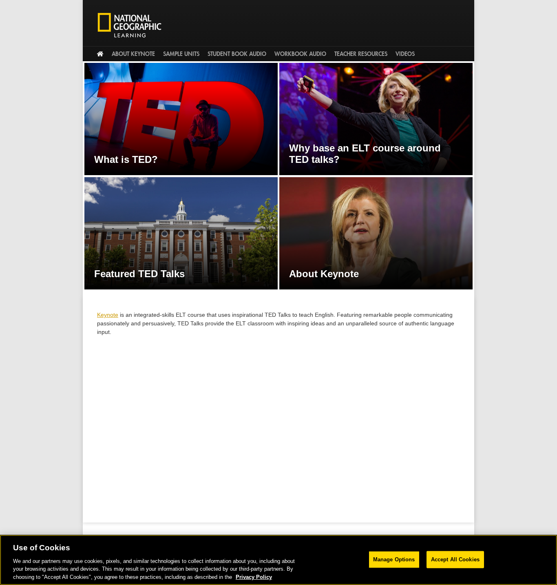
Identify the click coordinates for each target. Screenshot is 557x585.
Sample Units (181, 54)
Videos (405, 54)
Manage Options (394, 559)
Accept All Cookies (455, 559)
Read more (181, 119)
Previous (74, 180)
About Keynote (133, 54)
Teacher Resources (360, 54)
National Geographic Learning (132, 25)
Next (482, 180)
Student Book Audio (237, 54)
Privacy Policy (254, 577)
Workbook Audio (300, 54)
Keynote (107, 314)
